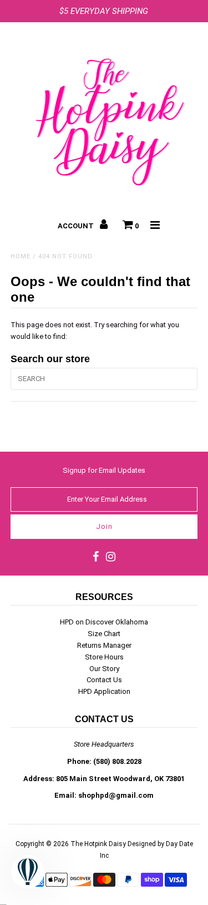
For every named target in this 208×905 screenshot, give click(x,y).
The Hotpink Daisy (98, 844)
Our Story (104, 668)
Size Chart (104, 633)
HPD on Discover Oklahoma (104, 622)
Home (21, 256)
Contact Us (104, 680)
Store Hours (104, 657)
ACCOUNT (76, 226)
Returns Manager (104, 645)
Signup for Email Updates (104, 470)
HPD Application (104, 691)
